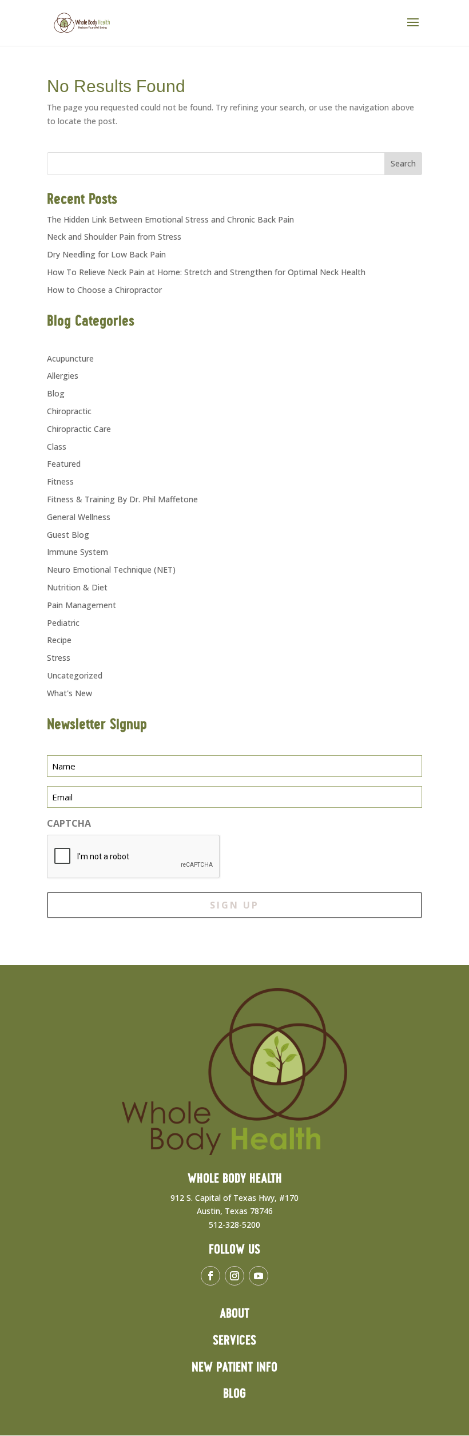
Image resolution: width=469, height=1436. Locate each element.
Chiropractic (69, 411)
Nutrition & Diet (77, 587)
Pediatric (63, 622)
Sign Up (234, 905)
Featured (64, 463)
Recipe (59, 639)
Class (56, 446)
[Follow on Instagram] (234, 1276)
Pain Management (81, 605)
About (234, 1313)
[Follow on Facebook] (210, 1276)
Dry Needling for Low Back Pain (106, 254)
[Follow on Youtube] (258, 1276)
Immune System (77, 551)
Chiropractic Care (79, 428)
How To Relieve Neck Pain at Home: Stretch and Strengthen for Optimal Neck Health (206, 272)
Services (234, 1340)
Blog (56, 393)
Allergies (62, 375)
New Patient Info (234, 1367)
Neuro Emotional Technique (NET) (111, 569)
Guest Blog (68, 534)
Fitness (60, 481)
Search (403, 163)
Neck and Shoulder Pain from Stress (114, 236)
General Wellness (78, 516)
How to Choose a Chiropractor (104, 289)
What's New (69, 693)
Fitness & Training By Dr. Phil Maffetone (122, 499)
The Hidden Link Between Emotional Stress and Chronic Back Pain (170, 219)
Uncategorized (74, 675)
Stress (58, 657)
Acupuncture (70, 358)
